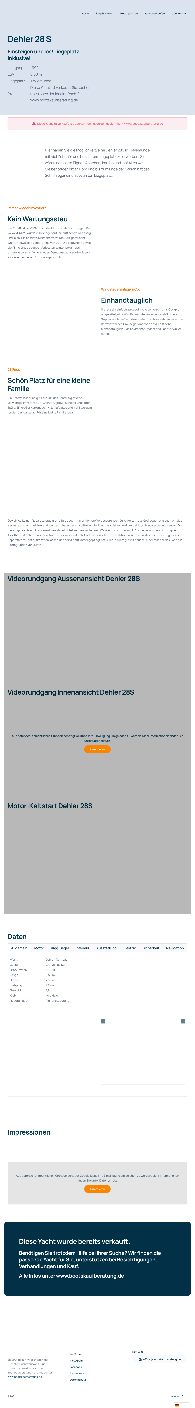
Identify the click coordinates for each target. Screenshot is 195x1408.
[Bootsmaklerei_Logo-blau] (41, 9)
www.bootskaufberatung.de (90, 1275)
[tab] (19, 948)
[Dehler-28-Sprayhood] (144, 205)
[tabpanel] (97, 1024)
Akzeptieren (97, 749)
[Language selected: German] (181, 1405)
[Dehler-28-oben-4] (143, 1021)
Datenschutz (101, 741)
